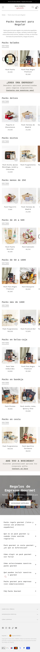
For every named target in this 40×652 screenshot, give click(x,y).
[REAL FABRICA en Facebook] (3, 628)
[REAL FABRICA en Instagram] (6, 628)
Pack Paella (10, 69)
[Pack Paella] (10, 58)
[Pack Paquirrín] (10, 196)
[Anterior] (4, 1)
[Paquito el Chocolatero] (10, 114)
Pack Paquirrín (10, 207)
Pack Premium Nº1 (28, 329)
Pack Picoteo (10, 406)
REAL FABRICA (15, 638)
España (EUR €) (16, 635)
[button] (33, 7)
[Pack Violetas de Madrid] (28, 114)
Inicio (3, 15)
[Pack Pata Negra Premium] (28, 58)
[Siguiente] (36, 1)
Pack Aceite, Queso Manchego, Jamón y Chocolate (10, 167)
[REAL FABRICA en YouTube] (16, 628)
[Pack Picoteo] (10, 395)
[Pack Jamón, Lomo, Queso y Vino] (28, 395)
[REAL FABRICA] (20, 7)
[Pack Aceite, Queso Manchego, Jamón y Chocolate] (10, 154)
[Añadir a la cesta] (16, 64)
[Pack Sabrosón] (28, 236)
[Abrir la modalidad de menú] (3, 7)
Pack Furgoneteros (28, 165)
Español (4, 635)
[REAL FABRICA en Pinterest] (9, 628)
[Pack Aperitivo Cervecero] (28, 435)
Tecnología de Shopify (8, 642)
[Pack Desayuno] (28, 275)
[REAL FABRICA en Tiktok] (13, 628)
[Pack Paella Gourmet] (10, 236)
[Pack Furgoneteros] (28, 154)
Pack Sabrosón (28, 247)
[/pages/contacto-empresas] (20, 86)
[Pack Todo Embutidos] (10, 355)
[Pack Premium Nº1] (28, 318)
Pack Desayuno (28, 287)
